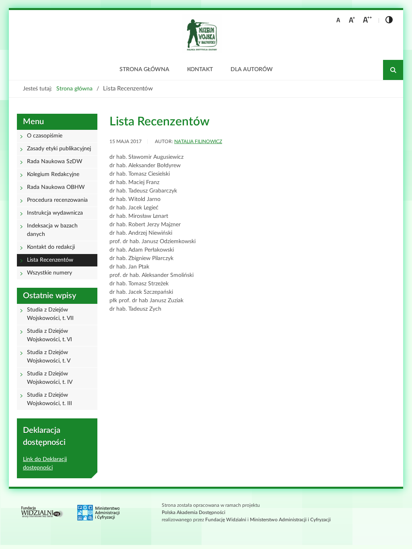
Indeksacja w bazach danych (52, 230)
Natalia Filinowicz (198, 141)
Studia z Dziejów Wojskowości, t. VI (49, 335)
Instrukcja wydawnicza (55, 213)
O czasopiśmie (44, 136)
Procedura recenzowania (57, 200)
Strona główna (144, 69)
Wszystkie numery (49, 273)
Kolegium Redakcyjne (53, 174)
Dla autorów (252, 69)
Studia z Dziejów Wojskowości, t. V (48, 357)
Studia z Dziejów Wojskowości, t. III (49, 399)
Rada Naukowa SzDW (54, 161)
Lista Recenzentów (50, 260)
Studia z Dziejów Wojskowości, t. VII (50, 314)
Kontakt (200, 69)
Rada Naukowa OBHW (56, 187)
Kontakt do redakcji (51, 247)
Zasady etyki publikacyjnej (59, 149)
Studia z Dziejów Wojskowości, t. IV (49, 378)
